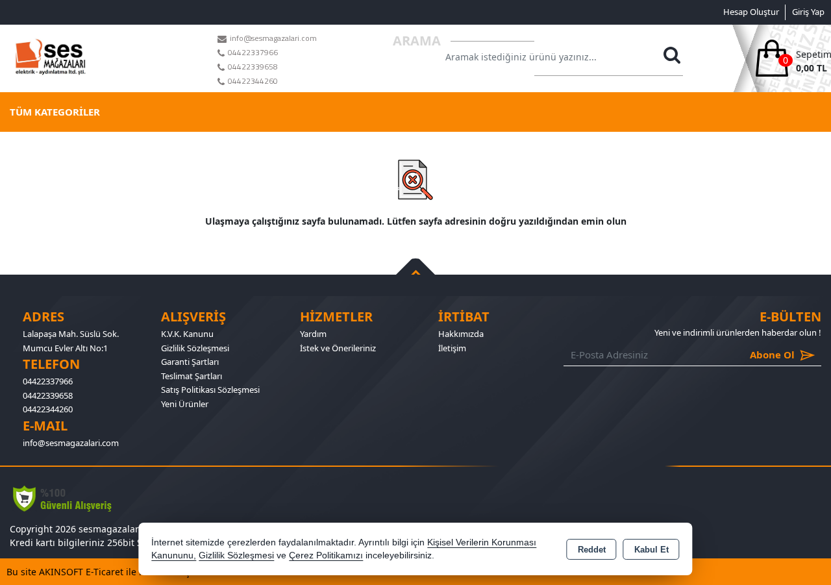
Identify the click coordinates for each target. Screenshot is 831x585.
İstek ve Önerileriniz (338, 348)
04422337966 (48, 381)
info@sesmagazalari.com (71, 443)
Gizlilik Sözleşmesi (195, 348)
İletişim (452, 348)
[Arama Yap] (672, 58)
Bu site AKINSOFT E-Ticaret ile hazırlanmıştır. (103, 572)
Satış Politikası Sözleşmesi (210, 389)
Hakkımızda (461, 334)
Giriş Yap (808, 12)
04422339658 (48, 395)
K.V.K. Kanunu (187, 334)
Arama (417, 40)
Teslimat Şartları (191, 376)
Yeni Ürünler (184, 404)
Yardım (313, 334)
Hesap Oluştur (751, 12)
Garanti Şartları (190, 361)
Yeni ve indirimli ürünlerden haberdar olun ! (737, 332)
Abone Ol (753, 354)
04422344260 (48, 409)
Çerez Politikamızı (326, 555)
